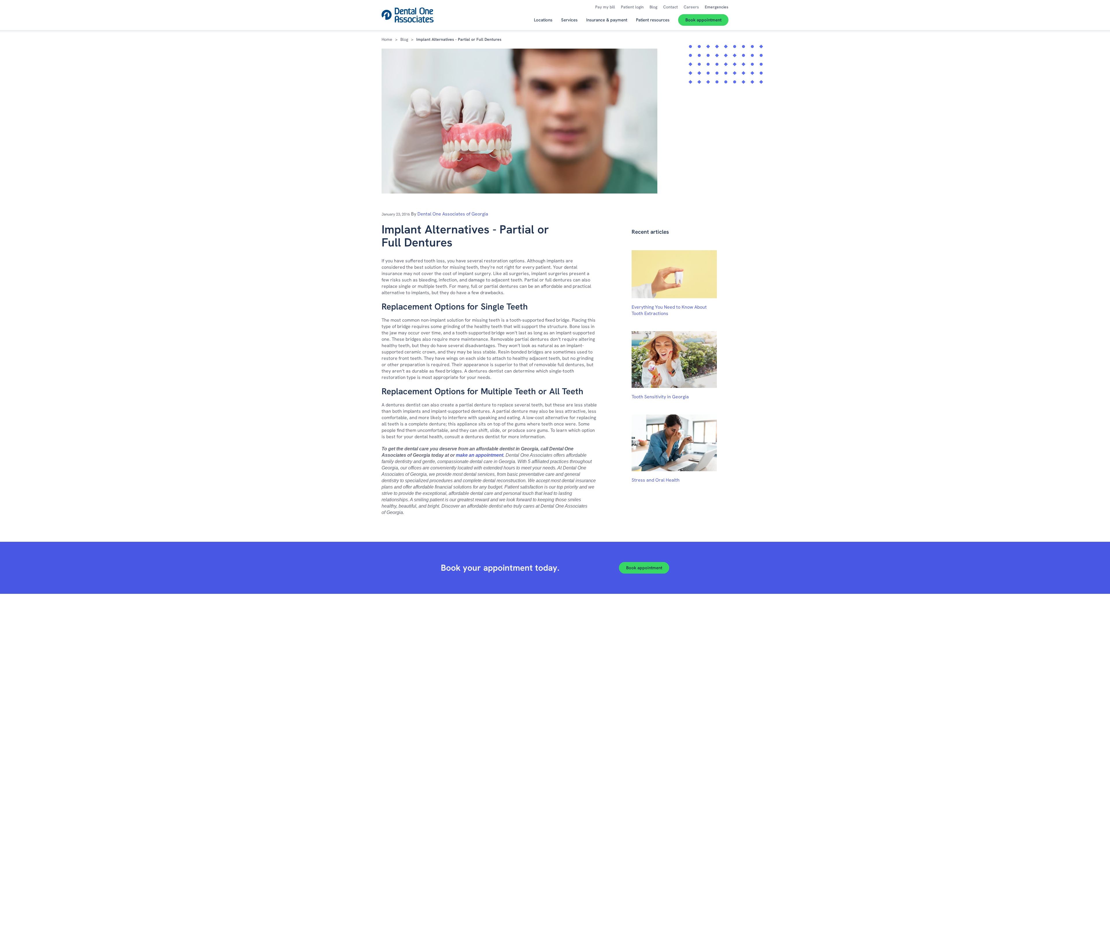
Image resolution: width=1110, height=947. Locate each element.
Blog (404, 39)
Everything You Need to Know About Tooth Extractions (669, 310)
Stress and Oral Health (656, 480)
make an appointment (479, 455)
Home (387, 39)
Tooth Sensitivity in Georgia (660, 397)
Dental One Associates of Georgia (452, 214)
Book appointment (644, 568)
